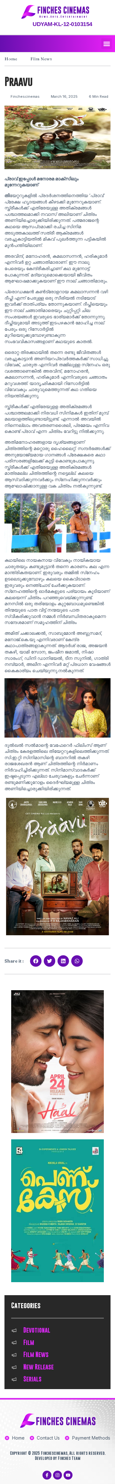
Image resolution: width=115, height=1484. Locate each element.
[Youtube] (68, 1475)
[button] (106, 43)
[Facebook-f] (46, 1475)
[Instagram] (57, 1475)
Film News (41, 58)
